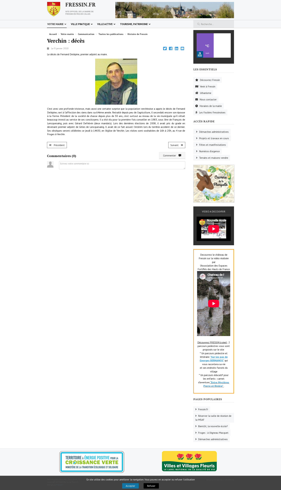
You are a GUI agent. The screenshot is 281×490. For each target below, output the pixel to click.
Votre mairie (55, 24)
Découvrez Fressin (210, 80)
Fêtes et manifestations (212, 144)
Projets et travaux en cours (214, 138)
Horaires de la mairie (211, 106)
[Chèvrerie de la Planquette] (213, 183)
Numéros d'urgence (209, 151)
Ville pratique (80, 24)
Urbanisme (205, 93)
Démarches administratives (214, 131)
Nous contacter (208, 99)
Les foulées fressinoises (212, 112)
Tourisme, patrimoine (134, 24)
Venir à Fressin (207, 86)
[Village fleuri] (189, 460)
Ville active (105, 24)
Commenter (171, 155)
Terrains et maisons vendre (213, 157)
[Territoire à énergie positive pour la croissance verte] (91, 462)
